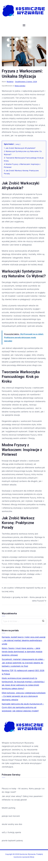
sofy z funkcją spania (11, 832)
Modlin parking (8, 808)
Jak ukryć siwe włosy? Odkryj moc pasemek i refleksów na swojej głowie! (22, 798)
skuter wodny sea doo (12, 824)
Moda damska (20, 86)
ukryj (17, 144)
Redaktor (10, 82)
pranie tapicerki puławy (12, 840)
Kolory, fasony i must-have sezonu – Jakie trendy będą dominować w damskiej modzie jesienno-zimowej (22, 651)
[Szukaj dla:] (24, 621)
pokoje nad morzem (11, 816)
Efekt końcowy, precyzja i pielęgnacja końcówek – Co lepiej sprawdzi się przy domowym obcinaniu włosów (24, 696)
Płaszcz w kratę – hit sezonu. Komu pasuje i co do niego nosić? (23, 790)
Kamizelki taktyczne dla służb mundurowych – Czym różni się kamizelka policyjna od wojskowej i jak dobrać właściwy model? (23, 707)
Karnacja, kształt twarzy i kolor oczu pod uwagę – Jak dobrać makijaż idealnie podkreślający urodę (23, 640)
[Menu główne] (24, 25)
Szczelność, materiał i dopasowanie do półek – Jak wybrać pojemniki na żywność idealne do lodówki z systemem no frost (23, 662)
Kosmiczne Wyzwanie (27, 854)
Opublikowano (26, 82)
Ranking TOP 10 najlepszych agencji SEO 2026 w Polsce (23, 672)
